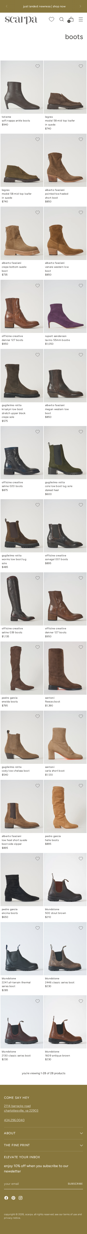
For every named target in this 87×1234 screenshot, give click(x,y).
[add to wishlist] (37, 66)
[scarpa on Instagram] (21, 1198)
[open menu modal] (80, 19)
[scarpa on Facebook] (6, 1198)
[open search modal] (61, 19)
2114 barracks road (17, 1106)
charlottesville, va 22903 (21, 1111)
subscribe (75, 1183)
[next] (80, 6)
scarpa (29, 1214)
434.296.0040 (14, 1120)
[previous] (7, 6)
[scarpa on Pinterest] (14, 1198)
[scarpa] (20, 19)
